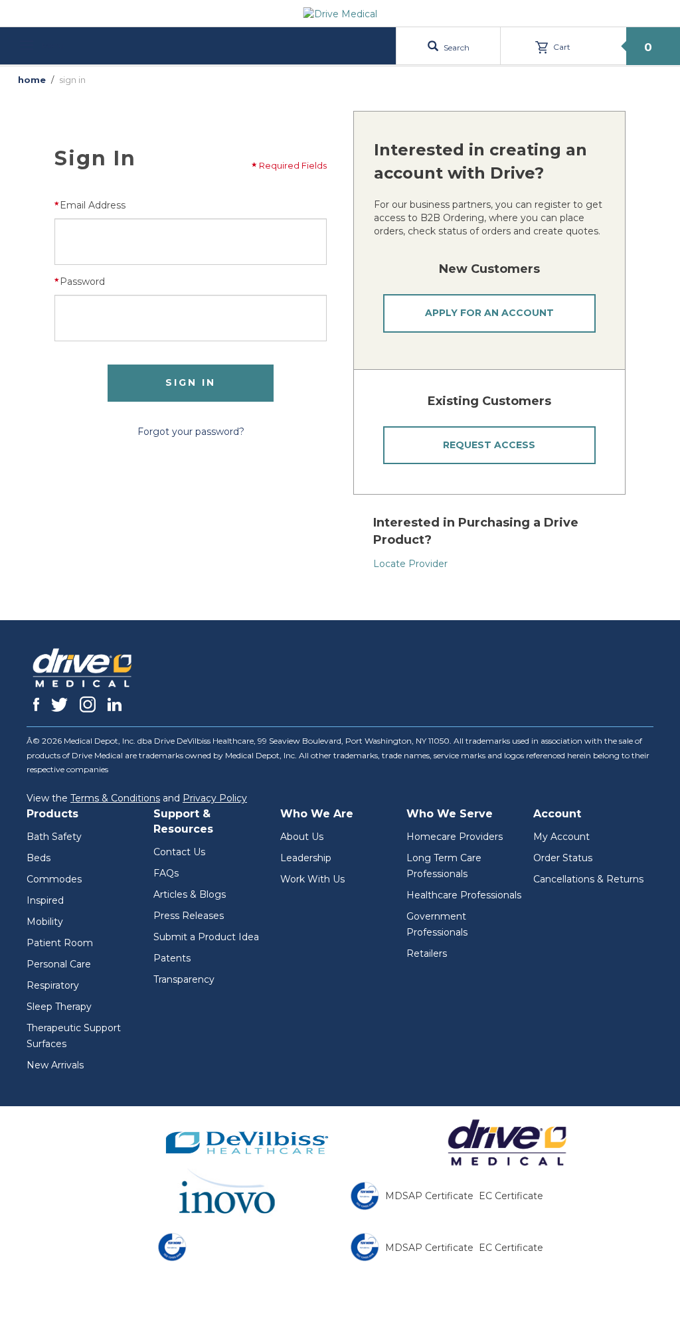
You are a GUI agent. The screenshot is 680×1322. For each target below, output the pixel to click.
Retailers (426, 953)
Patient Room (60, 943)
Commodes (54, 879)
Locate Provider (410, 564)
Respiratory (53, 985)
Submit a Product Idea (206, 937)
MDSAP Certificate (429, 1196)
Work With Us (312, 879)
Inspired (45, 900)
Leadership (305, 858)
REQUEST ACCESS (489, 445)
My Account (561, 837)
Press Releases (188, 916)
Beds (38, 858)
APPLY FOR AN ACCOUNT (489, 313)
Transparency (183, 979)
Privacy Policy (215, 798)
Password (82, 282)
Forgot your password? (190, 432)
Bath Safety (54, 837)
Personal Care (59, 964)
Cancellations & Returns (588, 879)
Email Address (93, 205)
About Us (301, 837)
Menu (52, 45)
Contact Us (179, 852)
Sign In (190, 382)
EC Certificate (511, 1196)
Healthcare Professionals (463, 895)
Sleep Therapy (59, 1007)
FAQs (166, 873)
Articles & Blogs (189, 894)
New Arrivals (55, 1065)
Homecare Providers (454, 837)
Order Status (562, 858)
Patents (172, 958)
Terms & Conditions (115, 798)
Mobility (45, 922)
